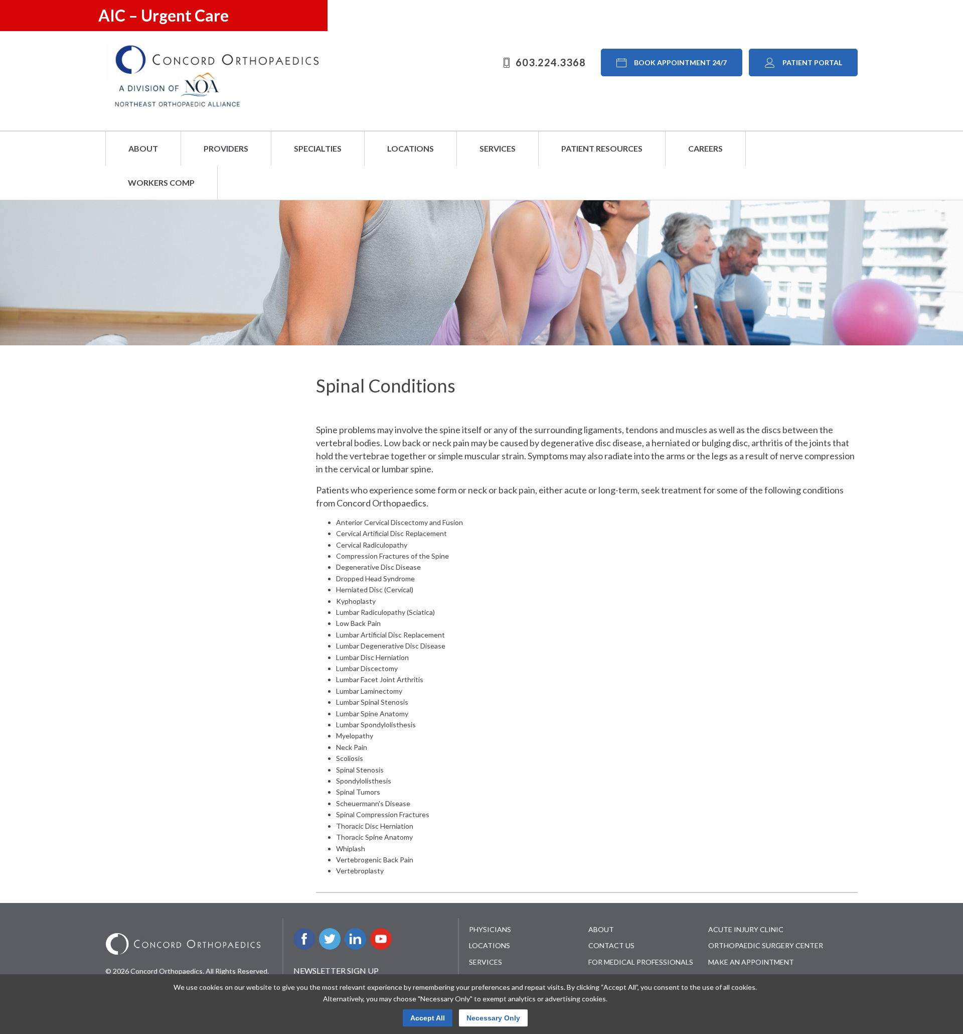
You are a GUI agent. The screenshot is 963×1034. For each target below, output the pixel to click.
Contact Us (611, 945)
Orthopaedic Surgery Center (765, 945)
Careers (705, 148)
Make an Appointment (751, 962)
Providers (226, 148)
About (143, 148)
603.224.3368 (551, 62)
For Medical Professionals (640, 962)
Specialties (318, 148)
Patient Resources (602, 148)
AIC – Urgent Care (163, 15)
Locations (410, 148)
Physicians (490, 929)
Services (497, 148)
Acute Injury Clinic (745, 929)
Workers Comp (161, 182)
